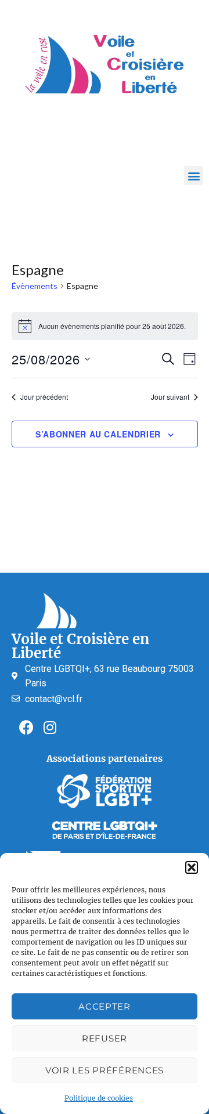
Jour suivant (170, 397)
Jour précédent (44, 397)
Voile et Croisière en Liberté (80, 646)
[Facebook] (26, 727)
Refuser (104, 1038)
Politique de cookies (98, 1098)
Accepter (104, 1006)
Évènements (34, 286)
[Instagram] (50, 727)
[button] (191, 867)
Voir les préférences (104, 1070)
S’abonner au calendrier (98, 434)
